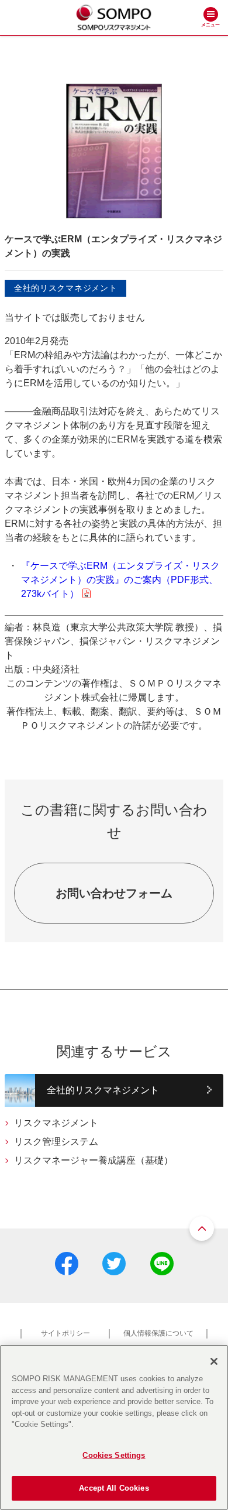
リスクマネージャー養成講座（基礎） (93, 1160)
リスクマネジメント (56, 1123)
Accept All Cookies (113, 1488)
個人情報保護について (158, 1333)
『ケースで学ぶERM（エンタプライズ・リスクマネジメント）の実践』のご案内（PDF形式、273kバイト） (120, 580)
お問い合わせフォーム (114, 893)
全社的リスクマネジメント (103, 1090)
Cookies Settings (113, 1455)
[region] (114, 1427)
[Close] (214, 1361)
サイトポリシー (65, 1333)
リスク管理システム (56, 1142)
